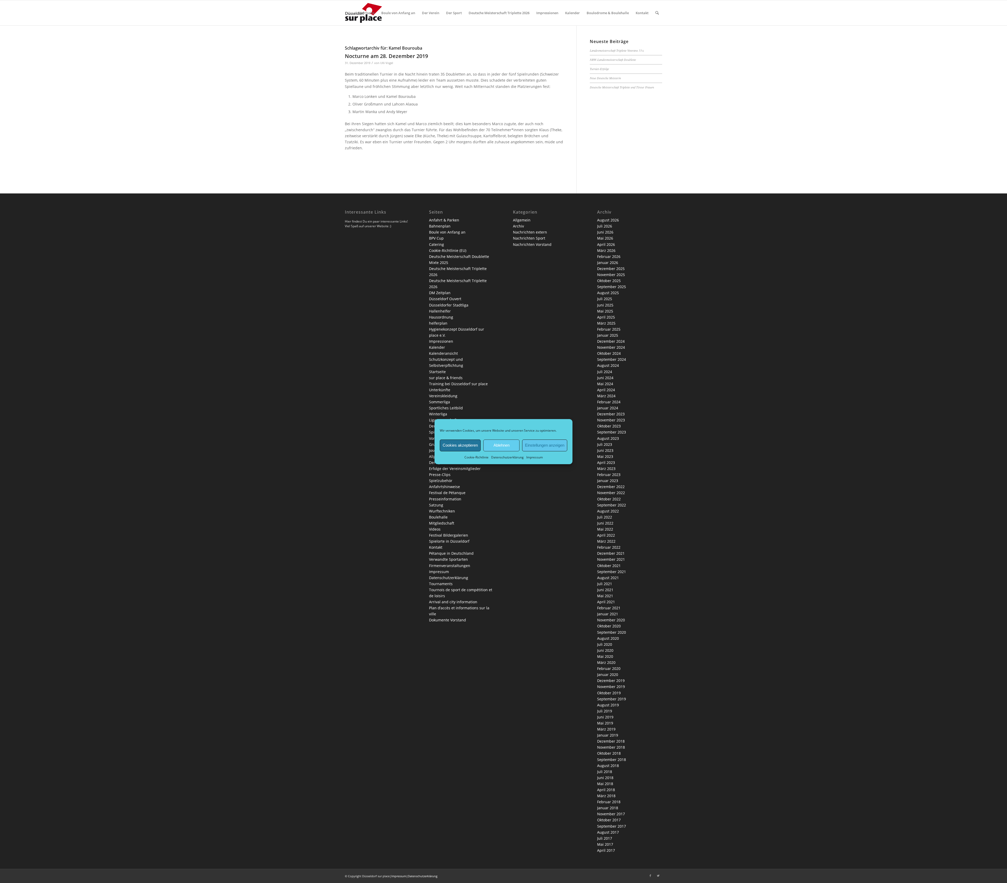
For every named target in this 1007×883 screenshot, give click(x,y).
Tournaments (441, 583)
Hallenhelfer (440, 311)
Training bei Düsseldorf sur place (458, 383)
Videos (435, 529)
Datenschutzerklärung (507, 457)
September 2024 (611, 359)
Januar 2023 (607, 480)
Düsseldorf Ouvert (445, 298)
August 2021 (608, 577)
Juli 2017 (604, 838)
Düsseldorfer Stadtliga (448, 305)
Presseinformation (445, 498)
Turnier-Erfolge (599, 69)
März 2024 (606, 395)
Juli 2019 (604, 710)
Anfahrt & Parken (444, 220)
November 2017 (611, 813)
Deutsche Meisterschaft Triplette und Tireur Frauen (622, 87)
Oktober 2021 (609, 565)
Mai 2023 (605, 456)
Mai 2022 (605, 529)
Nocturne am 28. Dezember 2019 (386, 56)
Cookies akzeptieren (460, 445)
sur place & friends (446, 377)
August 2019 (608, 704)
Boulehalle (438, 517)
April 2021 (606, 601)
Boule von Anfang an (447, 232)
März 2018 (606, 795)
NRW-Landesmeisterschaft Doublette (613, 59)
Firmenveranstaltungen (449, 565)
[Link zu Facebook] (650, 876)
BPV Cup (436, 238)
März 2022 (606, 541)
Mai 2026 (605, 238)
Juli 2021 (604, 583)
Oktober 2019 (609, 692)
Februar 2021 (608, 607)
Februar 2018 (608, 801)
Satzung (436, 505)
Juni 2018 (605, 777)
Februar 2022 (608, 547)
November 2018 (611, 747)
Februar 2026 (608, 256)
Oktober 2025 (609, 280)
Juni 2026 (605, 232)
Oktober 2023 (609, 426)
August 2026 (608, 220)
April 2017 (606, 850)
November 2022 (611, 492)
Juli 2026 (604, 226)
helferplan (438, 323)
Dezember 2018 (611, 741)
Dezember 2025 (611, 268)
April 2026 (606, 244)
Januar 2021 (607, 613)
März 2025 (606, 323)
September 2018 (611, 759)
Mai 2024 (605, 383)
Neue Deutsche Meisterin (605, 78)
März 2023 (606, 468)
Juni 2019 (605, 717)
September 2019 (611, 698)
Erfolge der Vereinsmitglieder (455, 468)
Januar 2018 (607, 807)
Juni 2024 (605, 377)
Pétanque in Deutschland (451, 553)
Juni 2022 (605, 523)
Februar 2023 (608, 474)
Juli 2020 (604, 644)
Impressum (534, 457)
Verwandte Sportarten (448, 559)
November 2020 (611, 619)
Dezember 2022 (611, 486)
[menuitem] (366, 12)
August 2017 (608, 832)
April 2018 (606, 789)
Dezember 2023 (611, 413)
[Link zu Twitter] (658, 876)
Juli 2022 (604, 517)
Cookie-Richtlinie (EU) (447, 250)
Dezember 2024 (611, 341)
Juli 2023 (604, 444)
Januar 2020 (607, 674)
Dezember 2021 (611, 553)
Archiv (518, 226)
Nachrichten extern (530, 232)
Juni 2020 (605, 650)
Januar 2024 (607, 407)
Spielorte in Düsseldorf (449, 541)
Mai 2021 (605, 595)
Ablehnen (502, 445)
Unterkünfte (439, 389)
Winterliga (438, 413)
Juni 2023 (605, 450)
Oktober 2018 (609, 753)
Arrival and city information (453, 601)
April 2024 (606, 389)
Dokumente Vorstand (447, 619)
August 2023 (608, 438)
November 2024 (611, 347)
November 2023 (611, 419)
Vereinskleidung (443, 395)
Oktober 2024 (609, 353)
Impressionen (441, 341)
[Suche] (657, 12)
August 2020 (608, 638)
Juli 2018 (604, 771)
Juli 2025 (604, 298)
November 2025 (611, 274)
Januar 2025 (607, 335)
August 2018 (608, 765)
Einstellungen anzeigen (544, 445)
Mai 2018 (605, 783)
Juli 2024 (604, 371)
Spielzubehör (440, 480)
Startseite (437, 371)
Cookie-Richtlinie (476, 457)
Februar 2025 (608, 329)
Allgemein (522, 220)
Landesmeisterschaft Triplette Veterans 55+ (617, 50)
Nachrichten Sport (529, 238)
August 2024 (608, 365)
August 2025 (608, 292)
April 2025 (606, 317)
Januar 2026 (607, 262)
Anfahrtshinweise (444, 486)
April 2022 (606, 535)
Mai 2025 (605, 311)
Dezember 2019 (611, 680)
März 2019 (606, 729)
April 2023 (606, 462)
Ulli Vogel (386, 63)
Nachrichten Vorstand (532, 244)
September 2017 (611, 826)
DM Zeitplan (440, 292)
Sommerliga (439, 401)
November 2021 (611, 559)
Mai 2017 (605, 844)
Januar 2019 (607, 735)
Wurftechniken (442, 511)
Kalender (437, 347)
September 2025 (611, 286)
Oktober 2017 (609, 819)
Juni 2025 (605, 305)
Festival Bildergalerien (448, 535)
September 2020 (611, 632)
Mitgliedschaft (441, 523)
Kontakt (435, 547)
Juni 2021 (605, 589)
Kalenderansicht (443, 353)
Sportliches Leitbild (446, 407)
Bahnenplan (440, 226)
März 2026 (606, 250)
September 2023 (611, 432)
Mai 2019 (605, 723)
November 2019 (611, 686)
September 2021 (611, 571)
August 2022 (608, 511)
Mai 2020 (605, 656)
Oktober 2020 (609, 625)
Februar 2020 (608, 668)
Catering (436, 244)
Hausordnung (441, 317)
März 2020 (606, 662)
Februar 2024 (608, 401)
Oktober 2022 (609, 498)
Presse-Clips (440, 474)
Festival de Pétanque (447, 492)
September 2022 (611, 505)
